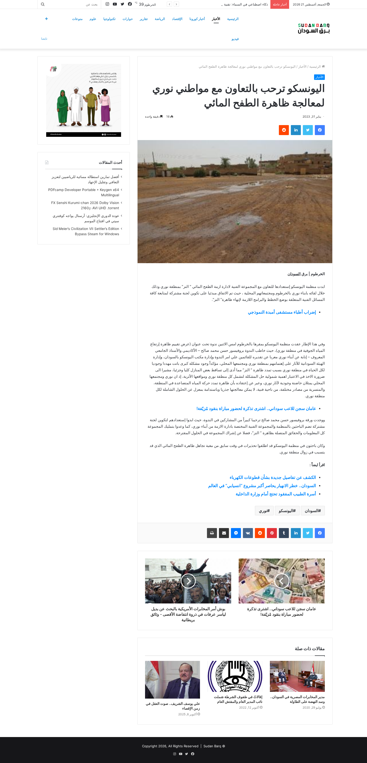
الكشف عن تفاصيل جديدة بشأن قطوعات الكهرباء (273, 477)
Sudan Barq (212, 746)
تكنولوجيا (109, 19)
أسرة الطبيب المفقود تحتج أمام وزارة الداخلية (276, 493)
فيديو (235, 39)
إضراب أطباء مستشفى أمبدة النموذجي (282, 312)
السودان (311, 510)
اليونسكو (286, 510)
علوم (93, 19)
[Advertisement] (235, 325)
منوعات (77, 19)
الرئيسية (233, 19)
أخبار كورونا (197, 19)
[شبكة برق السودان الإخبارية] (314, 29)
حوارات (128, 19)
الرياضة (160, 19)
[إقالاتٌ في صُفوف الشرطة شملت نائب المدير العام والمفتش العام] (234, 676)
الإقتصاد (177, 19)
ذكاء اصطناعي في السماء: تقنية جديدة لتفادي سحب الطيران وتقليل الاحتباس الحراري (209, 4)
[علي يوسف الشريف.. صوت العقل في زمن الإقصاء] (172, 679)
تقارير (144, 19)
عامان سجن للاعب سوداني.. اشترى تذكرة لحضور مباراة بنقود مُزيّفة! (256, 408)
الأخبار (216, 19)
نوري (263, 510)
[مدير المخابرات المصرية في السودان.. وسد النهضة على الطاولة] (297, 676)
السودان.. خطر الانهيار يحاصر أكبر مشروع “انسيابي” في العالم (262, 485)
